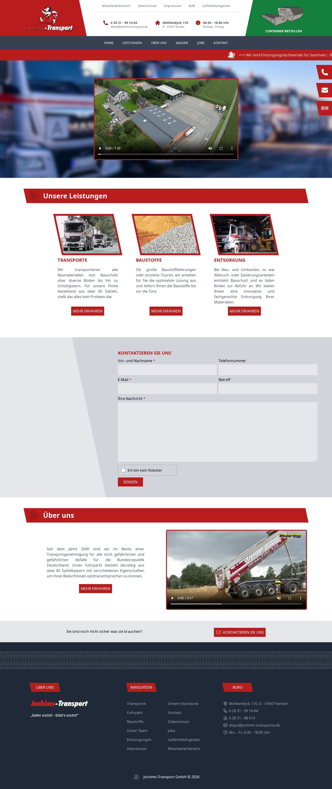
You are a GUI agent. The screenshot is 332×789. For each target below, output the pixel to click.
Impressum (172, 6)
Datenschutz (147, 6)
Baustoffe (135, 721)
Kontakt (174, 712)
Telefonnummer (232, 360)
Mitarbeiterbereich (116, 6)
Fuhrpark (135, 712)
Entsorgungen (139, 739)
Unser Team (137, 730)
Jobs (171, 730)
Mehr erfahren (87, 311)
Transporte (136, 703)
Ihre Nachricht (131, 398)
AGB (192, 6)
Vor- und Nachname (136, 360)
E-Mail (124, 379)
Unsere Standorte (183, 703)
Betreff (224, 379)
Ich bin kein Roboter (145, 470)
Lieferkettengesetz (216, 6)
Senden (130, 481)
